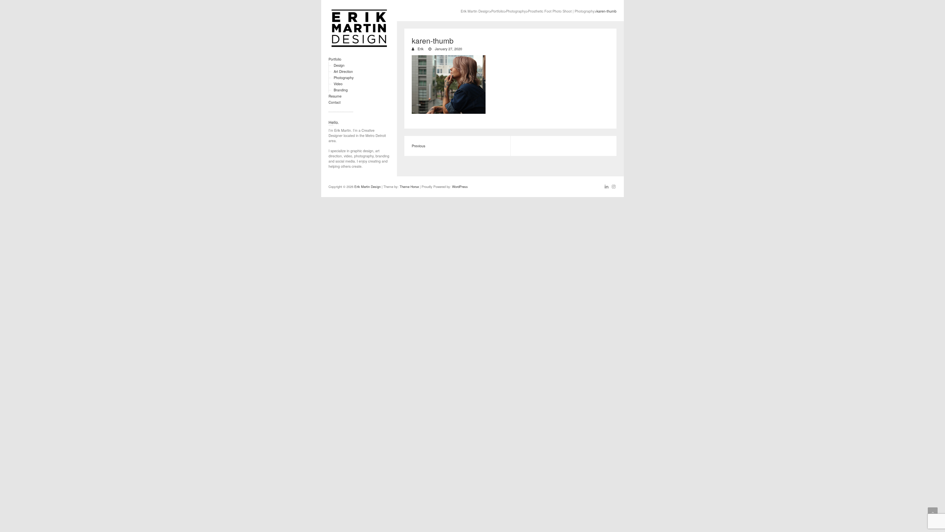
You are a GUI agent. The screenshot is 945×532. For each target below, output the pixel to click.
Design (339, 65)
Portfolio (335, 59)
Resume (335, 96)
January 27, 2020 (448, 48)
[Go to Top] (933, 512)
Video (338, 83)
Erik (420, 48)
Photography (344, 77)
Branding (341, 89)
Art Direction (343, 71)
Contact (335, 102)
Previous (418, 145)
